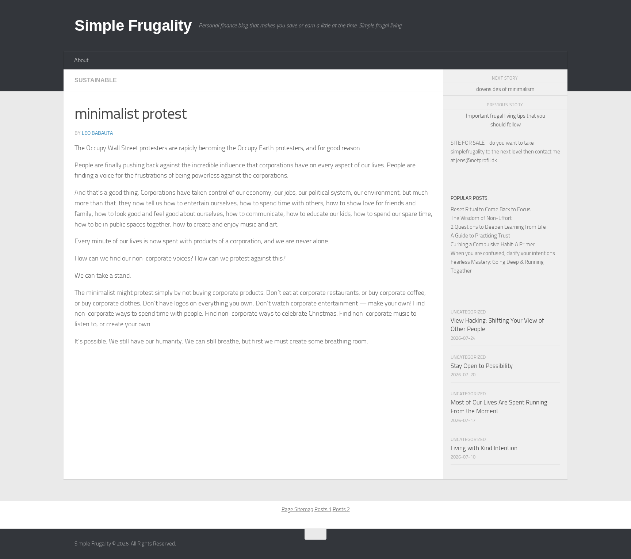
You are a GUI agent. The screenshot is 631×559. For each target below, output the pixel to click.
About (81, 60)
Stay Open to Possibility (482, 365)
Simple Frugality (132, 25)
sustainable (95, 80)
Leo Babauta (97, 133)
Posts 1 (323, 509)
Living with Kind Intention (484, 448)
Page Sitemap (297, 509)
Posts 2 (341, 509)
